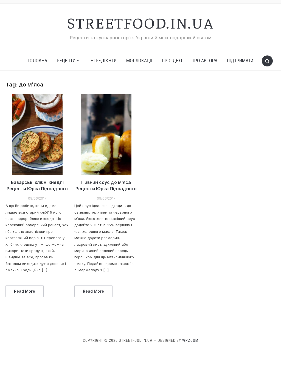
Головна (37, 60)
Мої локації (139, 60)
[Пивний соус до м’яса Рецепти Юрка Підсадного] (106, 134)
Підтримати (240, 60)
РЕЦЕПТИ (66, 60)
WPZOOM (190, 340)
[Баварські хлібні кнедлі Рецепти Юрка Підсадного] (37, 134)
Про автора (204, 60)
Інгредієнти (103, 60)
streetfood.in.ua (140, 22)
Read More (24, 291)
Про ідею (172, 60)
